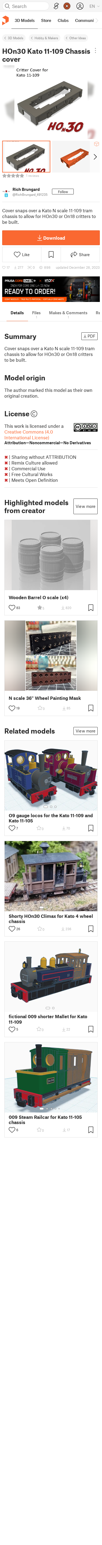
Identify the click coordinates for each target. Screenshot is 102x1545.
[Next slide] (95, 156)
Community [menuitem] (86, 20)
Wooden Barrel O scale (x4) (39, 597)
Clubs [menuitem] (63, 20)
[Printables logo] (5, 20)
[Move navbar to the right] (96, 20)
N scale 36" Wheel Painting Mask (45, 698)
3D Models (15, 38)
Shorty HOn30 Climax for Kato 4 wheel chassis (51, 918)
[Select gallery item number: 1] (46, 807)
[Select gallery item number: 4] (56, 907)
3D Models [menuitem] (25, 20)
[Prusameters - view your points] (66, 6)
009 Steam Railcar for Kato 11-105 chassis (45, 1119)
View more (85, 506)
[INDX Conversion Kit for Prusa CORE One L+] (51, 289)
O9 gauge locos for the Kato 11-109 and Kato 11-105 (51, 818)
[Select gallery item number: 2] (51, 807)
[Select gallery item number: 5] (59, 907)
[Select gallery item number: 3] (55, 807)
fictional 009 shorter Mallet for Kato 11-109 (48, 1019)
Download (54, 237)
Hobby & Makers (46, 38)
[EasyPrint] (56, 6)
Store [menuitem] (46, 20)
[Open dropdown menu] (95, 50)
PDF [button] (91, 335)
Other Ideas (77, 38)
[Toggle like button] (12, 607)
